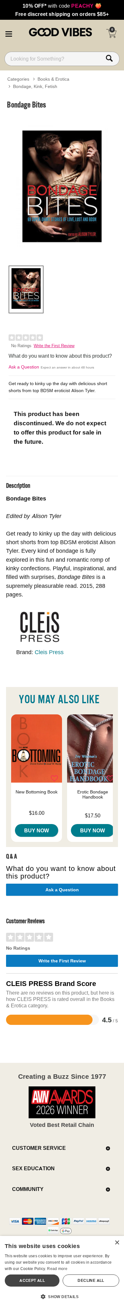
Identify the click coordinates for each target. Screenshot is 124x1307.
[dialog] (62, 1271)
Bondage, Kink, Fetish (35, 86)
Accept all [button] (32, 1280)
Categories (18, 79)
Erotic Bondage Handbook (92, 794)
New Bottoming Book (37, 792)
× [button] (116, 1242)
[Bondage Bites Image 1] (62, 186)
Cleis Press (49, 652)
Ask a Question (24, 366)
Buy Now (36, 830)
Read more (57, 1268)
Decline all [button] (91, 1280)
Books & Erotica (53, 79)
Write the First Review (54, 345)
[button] (8, 33)
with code (62, 6)
